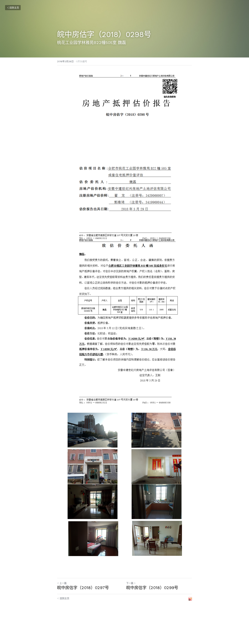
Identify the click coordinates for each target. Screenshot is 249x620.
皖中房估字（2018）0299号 (152, 587)
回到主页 (14, 7)
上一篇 (63, 583)
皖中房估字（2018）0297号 (83, 587)
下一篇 (129, 583)
